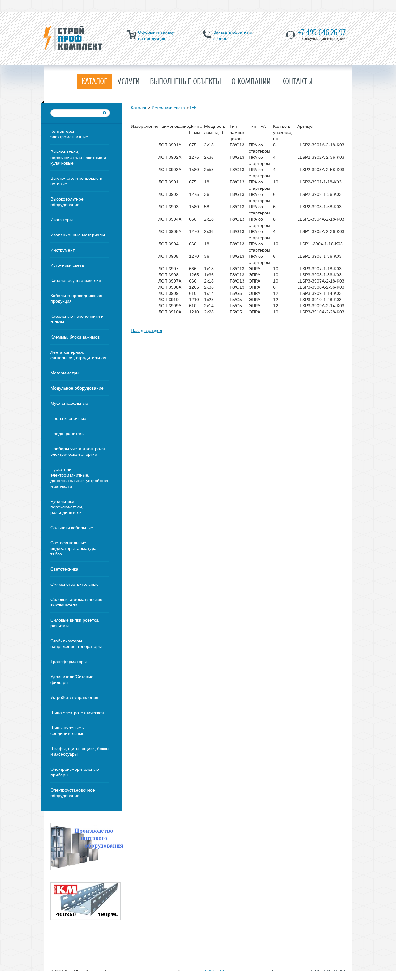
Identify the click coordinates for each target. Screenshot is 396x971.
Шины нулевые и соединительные (67, 730)
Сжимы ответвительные (74, 584)
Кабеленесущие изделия (75, 280)
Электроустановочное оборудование (72, 793)
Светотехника (64, 569)
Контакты (296, 81)
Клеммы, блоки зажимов (75, 336)
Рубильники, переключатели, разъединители (66, 507)
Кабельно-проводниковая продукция (76, 298)
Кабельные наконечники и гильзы (77, 319)
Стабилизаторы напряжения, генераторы (76, 643)
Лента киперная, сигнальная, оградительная (78, 355)
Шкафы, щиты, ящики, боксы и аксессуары (79, 751)
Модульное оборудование (77, 388)
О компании (251, 81)
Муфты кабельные (69, 403)
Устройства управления (74, 697)
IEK (193, 107)
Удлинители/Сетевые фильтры (71, 679)
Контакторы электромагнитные (69, 134)
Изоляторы (61, 219)
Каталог (94, 81)
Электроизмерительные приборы (74, 772)
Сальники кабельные (71, 527)
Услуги (129, 81)
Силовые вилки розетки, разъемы (74, 623)
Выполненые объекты (185, 81)
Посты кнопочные (68, 418)
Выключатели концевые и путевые (76, 181)
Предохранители (67, 433)
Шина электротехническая (77, 712)
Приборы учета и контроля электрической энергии (77, 451)
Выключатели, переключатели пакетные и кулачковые (78, 157)
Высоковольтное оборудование (67, 201)
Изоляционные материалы (77, 234)
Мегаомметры (64, 372)
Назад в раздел (146, 330)
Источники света (67, 265)
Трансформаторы (68, 661)
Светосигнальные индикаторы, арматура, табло (74, 548)
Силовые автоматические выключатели (76, 602)
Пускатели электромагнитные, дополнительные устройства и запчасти (79, 478)
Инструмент (62, 250)
